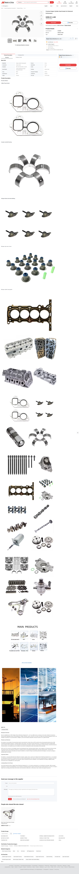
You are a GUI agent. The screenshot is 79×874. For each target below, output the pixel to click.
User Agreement (45, 869)
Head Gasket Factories (18, 856)
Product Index (59, 865)
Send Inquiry (53, 22)
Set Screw (23, 851)
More (2, 861)
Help (57, 5)
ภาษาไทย (58, 866)
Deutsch (37, 866)
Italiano (34, 866)
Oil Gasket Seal (57, 856)
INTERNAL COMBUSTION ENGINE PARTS (47, 835)
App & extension (64, 5)
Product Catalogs (17, 833)
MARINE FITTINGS (23, 838)
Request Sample (68, 25)
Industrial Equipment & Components (10, 8)
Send (10, 799)
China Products (16, 865)
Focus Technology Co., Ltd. (32, 869)
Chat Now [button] (71, 22)
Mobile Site (64, 865)
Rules (77, 5)
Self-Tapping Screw (30, 851)
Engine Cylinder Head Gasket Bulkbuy (32, 859)
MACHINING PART (4, 835)
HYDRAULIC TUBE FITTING (44, 838)
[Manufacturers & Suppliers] (7, 2)
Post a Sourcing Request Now (33, 799)
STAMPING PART (4, 840)
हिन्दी (55, 866)
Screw (25, 8)
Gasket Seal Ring (49, 856)
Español (16, 866)
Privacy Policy (56, 869)
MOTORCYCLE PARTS (5, 838)
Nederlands (41, 866)
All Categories (5, 5)
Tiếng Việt (66, 866)
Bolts (14, 851)
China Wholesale (34, 865)
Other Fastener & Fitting (6, 851)
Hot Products (11, 865)
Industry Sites (47, 865)
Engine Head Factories (40, 856)
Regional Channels (53, 865)
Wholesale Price (41, 865)
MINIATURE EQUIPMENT (24, 840)
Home (2, 8)
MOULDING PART (62, 838)
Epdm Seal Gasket (66, 856)
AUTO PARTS (61, 835)
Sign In (47, 49)
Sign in (76, 3)
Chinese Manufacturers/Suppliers (26, 865)
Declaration (51, 869)
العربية (46, 866)
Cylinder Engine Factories (6, 856)
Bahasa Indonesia (71, 866)
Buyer (51, 5)
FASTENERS (22, 835)
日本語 (52, 866)
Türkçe (62, 866)
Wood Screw (38, 851)
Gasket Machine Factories (28, 856)
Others (60, 840)
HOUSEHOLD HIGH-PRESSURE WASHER (47, 840)
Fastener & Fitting (19, 8)
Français (24, 866)
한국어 (49, 866)
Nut (18, 851)
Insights (68, 865)
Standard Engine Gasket (6, 859)
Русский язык (29, 866)
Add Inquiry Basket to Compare (22, 45)
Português (20, 866)
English (12, 866)
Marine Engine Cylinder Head (18, 859)
